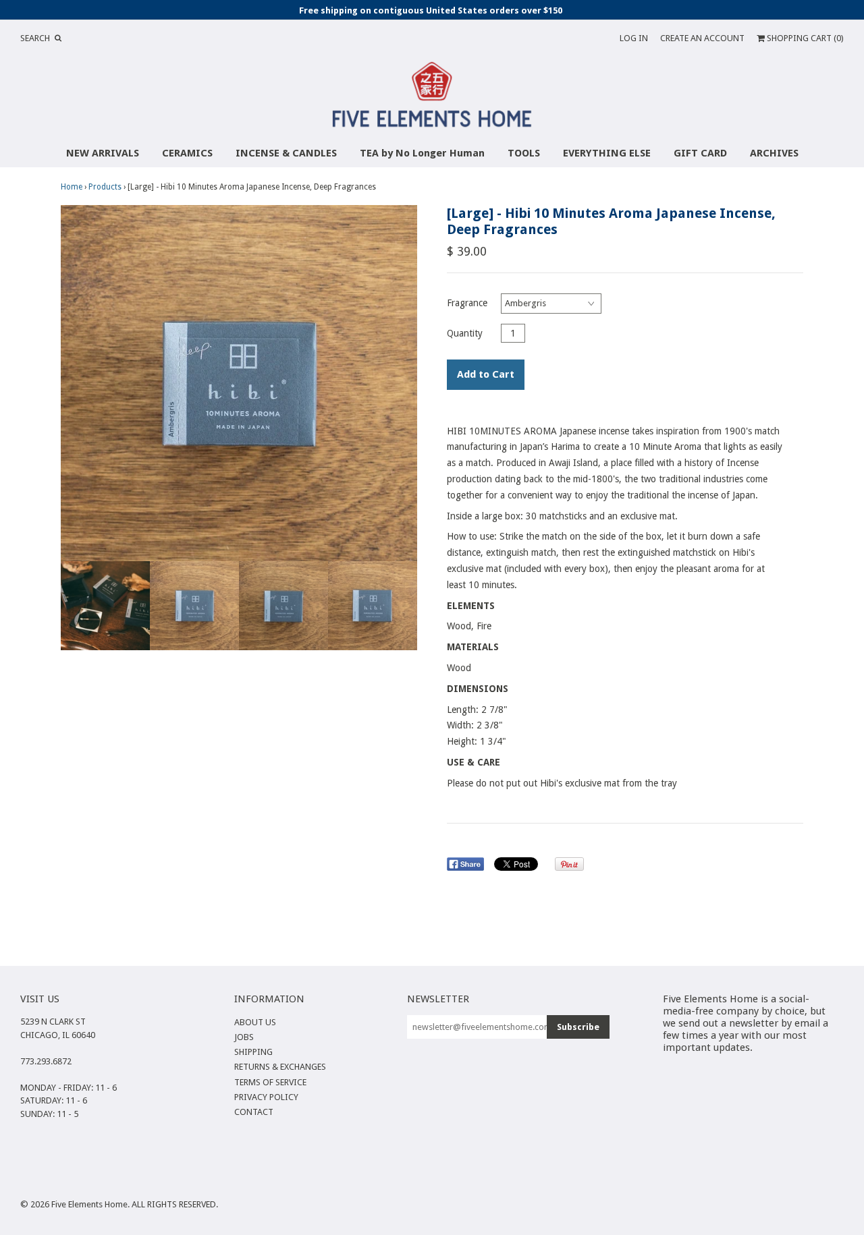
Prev (74, 383)
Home (71, 187)
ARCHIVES (774, 153)
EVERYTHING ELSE (607, 153)
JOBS (244, 1037)
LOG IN (634, 38)
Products (105, 187)
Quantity (465, 333)
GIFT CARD (700, 153)
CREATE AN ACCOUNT (702, 38)
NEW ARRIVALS (102, 153)
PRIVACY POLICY (266, 1097)
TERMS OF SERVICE (270, 1082)
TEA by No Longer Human (422, 153)
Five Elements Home (89, 1204)
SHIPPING (253, 1052)
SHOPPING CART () (804, 38)
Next (404, 383)
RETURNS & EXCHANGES (280, 1067)
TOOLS (524, 153)
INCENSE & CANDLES (286, 153)
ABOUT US (255, 1022)
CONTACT (253, 1112)
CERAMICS (187, 153)
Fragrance (467, 302)
